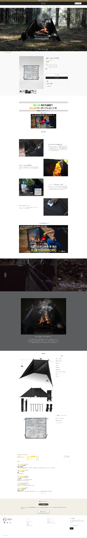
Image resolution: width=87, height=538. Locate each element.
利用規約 (48, 521)
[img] (22, 464)
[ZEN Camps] (43, 3)
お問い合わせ (58, 6)
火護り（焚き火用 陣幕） (8, 52)
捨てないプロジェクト (38, 6)
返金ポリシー (49, 518)
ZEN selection (45, 6)
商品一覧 (32, 6)
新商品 (28, 6)
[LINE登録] (43, 111)
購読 (71, 528)
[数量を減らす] (47, 71)
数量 (46, 68)
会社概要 (27, 522)
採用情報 (27, 524)
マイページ (28, 518)
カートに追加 (57, 74)
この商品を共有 (49, 86)
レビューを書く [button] (66, 456)
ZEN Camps (6, 535)
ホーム (3, 52)
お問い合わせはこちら (43, 511)
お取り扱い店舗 (52, 6)
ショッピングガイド (29, 521)
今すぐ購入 (57, 77)
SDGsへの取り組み (29, 525)
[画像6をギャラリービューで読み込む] (31, 72)
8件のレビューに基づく (21, 457)
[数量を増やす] (52, 71)
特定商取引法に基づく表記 (51, 522)
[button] (78, 3)
